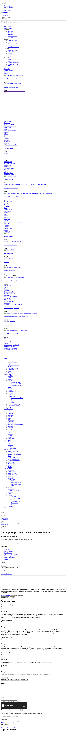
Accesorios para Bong (17, 398)
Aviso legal (7, 549)
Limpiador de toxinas (10, 130)
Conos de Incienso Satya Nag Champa (12, 333)
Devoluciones (8, 553)
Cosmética (7, 69)
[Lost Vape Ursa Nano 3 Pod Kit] (25, 184)
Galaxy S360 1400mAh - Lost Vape (11, 196)
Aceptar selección (15, 679)
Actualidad (7, 340)
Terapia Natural (8, 70)
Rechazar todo (5, 597)
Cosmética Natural (9, 342)
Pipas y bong (7, 127)
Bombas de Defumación (11, 293)
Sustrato (10, 53)
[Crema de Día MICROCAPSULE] (14, 83)
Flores (6, 73)
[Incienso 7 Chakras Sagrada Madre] (14, 304)
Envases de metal (16, 384)
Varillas (6, 287)
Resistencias (7, 165)
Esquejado (10, 478)
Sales (5, 171)
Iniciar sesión (4, 518)
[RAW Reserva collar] (10, 145)
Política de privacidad (10, 556)
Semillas (10, 495)
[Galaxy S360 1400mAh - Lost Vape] (28, 193)
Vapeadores (7, 169)
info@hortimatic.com (6, 574)
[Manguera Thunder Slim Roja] (13, 241)
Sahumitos (7, 290)
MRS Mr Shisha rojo (8, 253)
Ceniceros (7, 123)
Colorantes (7, 226)
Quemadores (7, 298)
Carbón (6, 220)
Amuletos (7, 303)
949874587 (4, 570)
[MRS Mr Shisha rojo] (9, 250)
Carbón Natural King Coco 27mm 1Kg (12, 280)
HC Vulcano (6, 262)
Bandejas (6, 143)
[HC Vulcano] (8, 258)
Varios (6, 137)
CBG (5, 67)
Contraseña (4, 719)
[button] (33, 611)
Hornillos (6, 212)
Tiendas (6, 559)
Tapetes (6, 230)
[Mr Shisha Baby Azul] (11, 233)
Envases (6, 140)
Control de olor (12, 473)
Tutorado (10, 54)
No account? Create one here (9, 728)
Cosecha (10, 476)
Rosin (9, 61)
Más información (5, 595)
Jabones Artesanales (9, 300)
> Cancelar (4, 678)
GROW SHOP (8, 468)
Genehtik (10, 34)
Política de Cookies (9, 557)
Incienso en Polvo (9, 292)
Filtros (6, 134)
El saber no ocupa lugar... (11, 349)
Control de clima (12, 40)
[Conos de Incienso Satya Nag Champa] (15, 330)
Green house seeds (13, 33)
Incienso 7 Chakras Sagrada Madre (11, 308)
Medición (10, 45)
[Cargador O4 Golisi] (10, 176)
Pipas (12, 402)
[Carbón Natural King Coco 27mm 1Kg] (15, 277)
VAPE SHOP (8, 360)
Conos (6, 289)
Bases (5, 208)
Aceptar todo (24, 679)
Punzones (7, 215)
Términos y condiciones (10, 554)
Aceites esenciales (9, 301)
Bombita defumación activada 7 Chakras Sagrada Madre (16, 316)
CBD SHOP (7, 440)
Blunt (5, 135)
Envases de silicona (16, 385)
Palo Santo (7, 295)
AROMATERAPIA (9, 449)
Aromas (6, 166)
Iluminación (11, 42)
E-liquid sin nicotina (9, 163)
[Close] (1, 354)
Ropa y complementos (10, 124)
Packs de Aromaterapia (10, 296)
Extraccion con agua (13, 62)
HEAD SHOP (8, 374)
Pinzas (6, 214)
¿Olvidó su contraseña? (7, 723)
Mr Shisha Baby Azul (8, 236)
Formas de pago (8, 7)
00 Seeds (10, 31)
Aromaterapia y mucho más (11, 345)
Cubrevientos (8, 211)
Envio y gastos (8, 6)
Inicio (5, 358)
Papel (5, 129)
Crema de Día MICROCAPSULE (11, 87)
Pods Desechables (9, 174)
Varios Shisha (8, 228)
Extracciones (11, 479)
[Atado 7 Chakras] (9, 321)
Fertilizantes (11, 51)
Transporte (7, 219)
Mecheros (7, 141)
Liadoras (6, 132)
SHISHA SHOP (8, 409)
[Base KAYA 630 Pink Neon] (12, 267)
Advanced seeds (12, 36)
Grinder (6, 138)
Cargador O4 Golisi (8, 179)
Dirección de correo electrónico (9, 716)
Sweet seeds (11, 37)
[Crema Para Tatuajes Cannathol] (13, 75)
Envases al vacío (15, 382)
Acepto (12, 597)
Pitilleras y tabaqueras (10, 126)
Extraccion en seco (13, 64)
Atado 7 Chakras (7, 325)
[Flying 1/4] (7, 153)
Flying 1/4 (6, 156)
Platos (6, 217)
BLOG (6, 507)
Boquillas (6, 203)
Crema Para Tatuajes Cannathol (11, 78)
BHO (9, 59)
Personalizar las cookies (16, 595)
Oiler (12, 401)
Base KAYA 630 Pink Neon (9, 270)
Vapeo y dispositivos (10, 346)
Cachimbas (7, 231)
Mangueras (7, 204)
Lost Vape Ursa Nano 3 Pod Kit (11, 188)
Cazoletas (7, 206)
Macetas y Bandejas (13, 44)
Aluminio (6, 225)
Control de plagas (12, 50)
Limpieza (6, 223)
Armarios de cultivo (13, 47)
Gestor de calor (8, 209)
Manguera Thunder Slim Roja (10, 244)
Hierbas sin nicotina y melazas (12, 222)
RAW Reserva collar (8, 148)
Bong (12, 399)
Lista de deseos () (5, 10)
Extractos (6, 72)
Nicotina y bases (8, 173)
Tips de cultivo (8, 343)
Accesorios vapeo (9, 168)
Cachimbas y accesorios (10, 348)
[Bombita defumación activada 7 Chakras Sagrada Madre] (20, 313)
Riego (9, 56)
